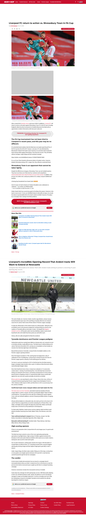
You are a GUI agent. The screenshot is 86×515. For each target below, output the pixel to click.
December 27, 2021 (29, 188)
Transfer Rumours (23, 1)
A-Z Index (30, 507)
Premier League (45, 1)
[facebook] (75, 1)
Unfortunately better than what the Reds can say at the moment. (27, 174)
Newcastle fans (16, 379)
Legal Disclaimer (70, 505)
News (16, 1)
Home (12, 252)
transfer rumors (25, 123)
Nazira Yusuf (14, 272)
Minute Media (10, 510)
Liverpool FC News (20, 493)
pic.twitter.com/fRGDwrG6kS (25, 186)
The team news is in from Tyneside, (20, 391)
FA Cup (17, 252)
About (38, 1)
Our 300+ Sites (57, 502)
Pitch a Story (14, 505)
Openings (30, 502)
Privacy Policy (31, 505)
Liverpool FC (48, 123)
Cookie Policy (57, 505)
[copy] (19, 29)
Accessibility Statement (17, 507)
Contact (42, 502)
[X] (78, 1)
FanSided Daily (70, 502)
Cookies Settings (44, 507)
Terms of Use (43, 505)
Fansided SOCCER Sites (55, 1)
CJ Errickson (14, 25)
